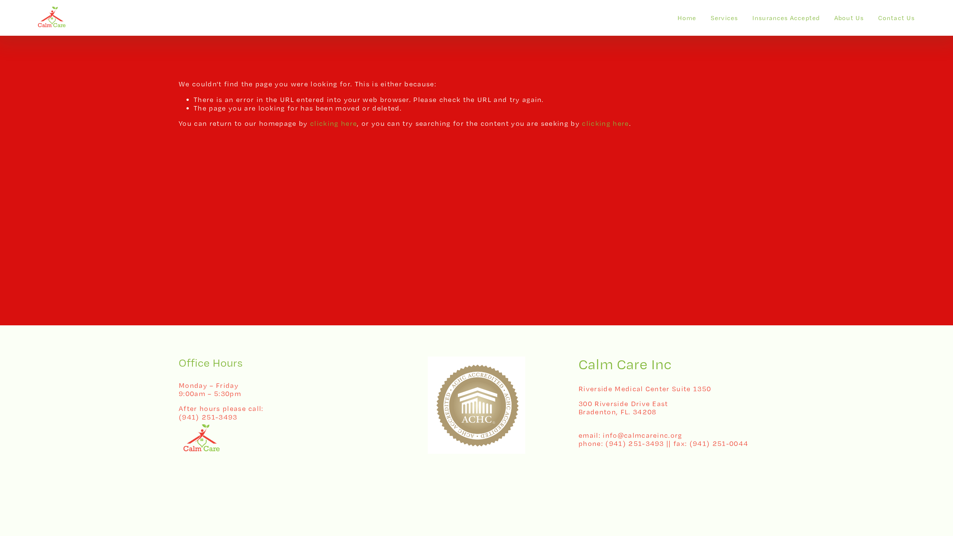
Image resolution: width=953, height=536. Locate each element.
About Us (849, 18)
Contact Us (896, 18)
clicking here (333, 123)
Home (687, 18)
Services (724, 18)
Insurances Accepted (786, 18)
